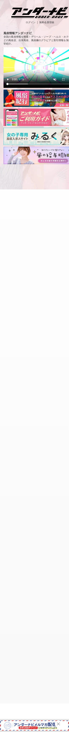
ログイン (31, 22)
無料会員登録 (46, 22)
